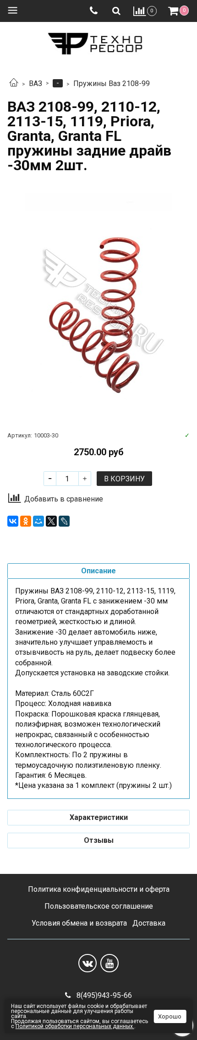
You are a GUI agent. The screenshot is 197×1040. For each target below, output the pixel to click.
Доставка (148, 923)
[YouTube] (109, 963)
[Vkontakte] (87, 963)
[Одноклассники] (25, 521)
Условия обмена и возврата (79, 923)
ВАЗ (35, 83)
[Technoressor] (98, 42)
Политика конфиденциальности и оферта (99, 889)
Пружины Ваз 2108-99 (111, 83)
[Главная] (13, 83)
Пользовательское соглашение (98, 906)
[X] (51, 521)
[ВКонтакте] (12, 521)
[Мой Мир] (38, 521)
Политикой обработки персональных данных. (75, 1026)
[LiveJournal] (64, 521)
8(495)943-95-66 (103, 995)
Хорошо (169, 1016)
